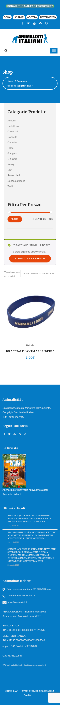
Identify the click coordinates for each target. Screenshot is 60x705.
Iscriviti (19, 17)
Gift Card (12, 158)
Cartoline (12, 142)
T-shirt (11, 186)
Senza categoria (16, 180)
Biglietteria (13, 126)
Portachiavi (14, 175)
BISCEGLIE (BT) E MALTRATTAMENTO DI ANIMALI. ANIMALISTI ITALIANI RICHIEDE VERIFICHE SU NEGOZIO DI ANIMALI (30, 518)
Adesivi (12, 120)
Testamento (48, 17)
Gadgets (12, 153)
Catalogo (22, 81)
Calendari (13, 131)
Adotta (32, 17)
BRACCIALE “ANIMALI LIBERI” (30, 351)
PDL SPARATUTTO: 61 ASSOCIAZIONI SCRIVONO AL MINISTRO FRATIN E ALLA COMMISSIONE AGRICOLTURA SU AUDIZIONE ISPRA (32, 535)
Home (10, 81)
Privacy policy (28, 690)
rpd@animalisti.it (45, 690)
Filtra (15, 219)
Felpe (11, 148)
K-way (11, 164)
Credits (27, 695)
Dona (7, 17)
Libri (10, 169)
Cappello (12, 137)
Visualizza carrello (30, 258)
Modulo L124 (11, 690)
